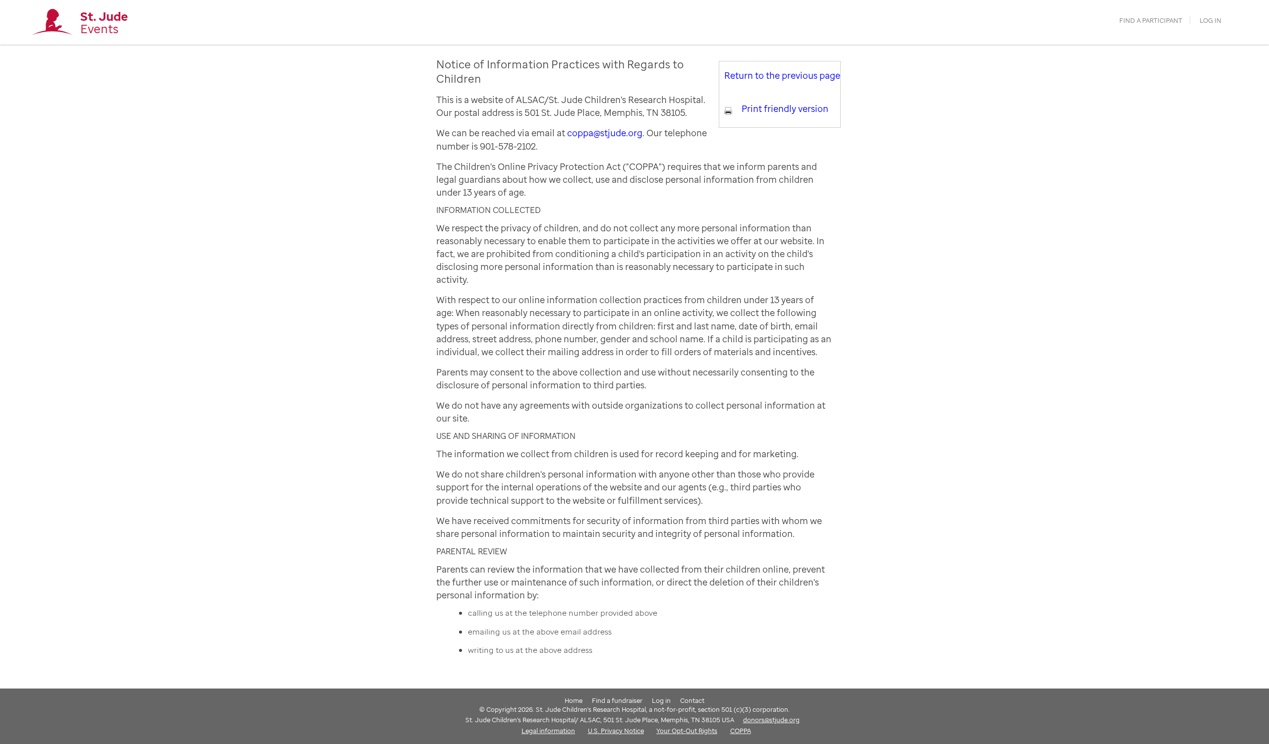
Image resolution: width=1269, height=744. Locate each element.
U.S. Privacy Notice (616, 730)
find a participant (1150, 20)
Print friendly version (785, 108)
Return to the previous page (782, 75)
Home (573, 700)
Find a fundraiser (617, 700)
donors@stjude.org (771, 719)
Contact (692, 700)
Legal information (548, 730)
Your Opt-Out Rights (686, 730)
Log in (1210, 20)
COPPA (740, 730)
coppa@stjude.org (604, 133)
